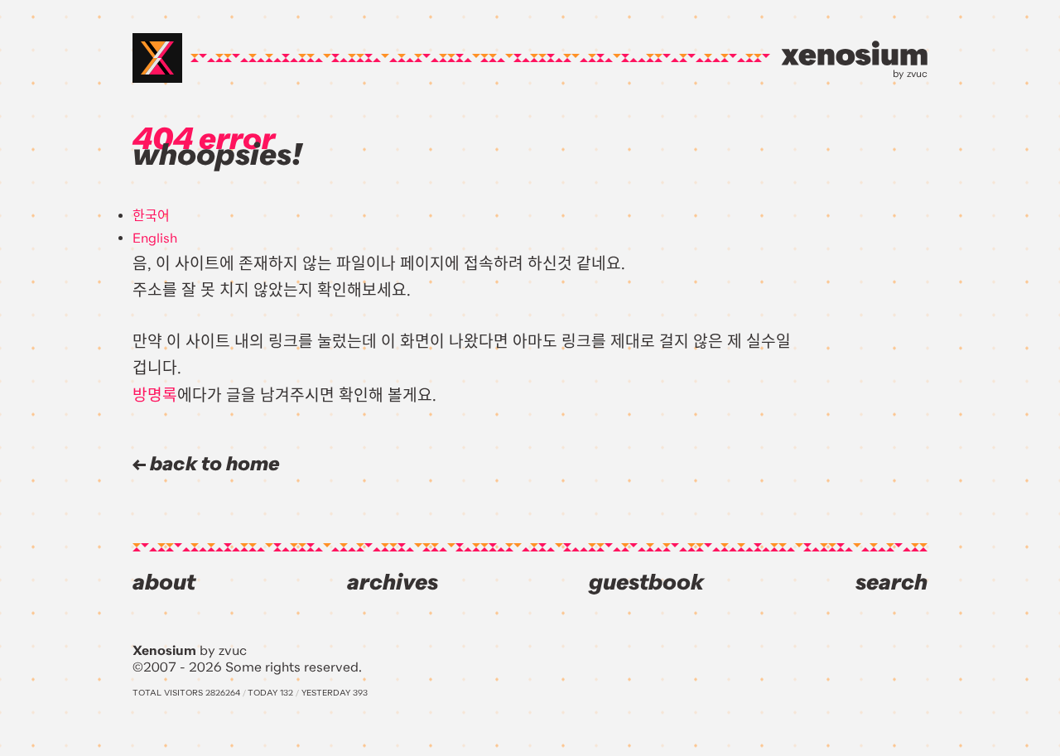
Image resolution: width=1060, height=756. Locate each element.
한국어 (151, 216)
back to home (213, 464)
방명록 (154, 395)
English (154, 238)
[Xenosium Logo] (157, 58)
